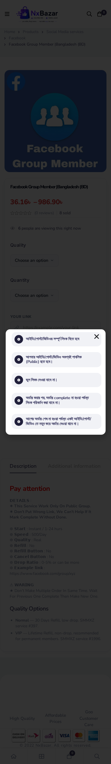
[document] (55, 382)
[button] (96, 336)
